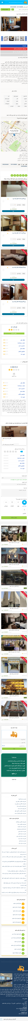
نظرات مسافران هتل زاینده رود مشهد (19, 52)
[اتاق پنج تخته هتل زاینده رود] (14, 292)
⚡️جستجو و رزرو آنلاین (5, 9)
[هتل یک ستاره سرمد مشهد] (14, 555)
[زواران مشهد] (21, 968)
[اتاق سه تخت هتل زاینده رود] (14, 223)
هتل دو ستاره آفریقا (22, 799)
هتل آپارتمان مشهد (17, 903)
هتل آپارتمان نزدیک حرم (16, 938)
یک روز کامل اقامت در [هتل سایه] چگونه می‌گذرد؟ (17, 871)
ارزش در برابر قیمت (21, 343)
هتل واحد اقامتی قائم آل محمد (20, 813)
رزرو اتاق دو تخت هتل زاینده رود (19, 198)
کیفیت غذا (23, 354)
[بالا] (1, 1019)
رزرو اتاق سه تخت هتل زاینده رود (19, 233)
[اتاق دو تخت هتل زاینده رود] (14, 189)
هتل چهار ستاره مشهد (16, 918)
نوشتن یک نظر (14, 333)
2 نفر (23, 175)
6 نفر (12, 175)
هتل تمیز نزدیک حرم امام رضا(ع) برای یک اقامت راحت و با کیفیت (14, 892)
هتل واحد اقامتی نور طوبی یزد (20, 804)
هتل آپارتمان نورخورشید (21, 829)
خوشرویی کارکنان (21, 351)
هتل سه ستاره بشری (22, 831)
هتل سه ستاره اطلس (22, 834)
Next (26, 38)
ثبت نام (3, 745)
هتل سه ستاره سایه (22, 843)
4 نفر (17, 175)
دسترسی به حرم (22, 346)
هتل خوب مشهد (17, 949)
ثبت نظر (24, 55)
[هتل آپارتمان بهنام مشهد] (14, 665)
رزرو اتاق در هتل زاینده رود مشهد (20, 49)
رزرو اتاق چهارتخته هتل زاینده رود (19, 267)
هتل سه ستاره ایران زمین (21, 836)
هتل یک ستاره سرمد (22, 838)
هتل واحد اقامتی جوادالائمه (21, 822)
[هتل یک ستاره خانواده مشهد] (14, 533)
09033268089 (13, 7)
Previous (2, 38)
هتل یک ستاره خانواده (22, 826)
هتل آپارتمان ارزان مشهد (16, 945)
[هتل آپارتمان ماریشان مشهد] (14, 621)
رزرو (13, 211)
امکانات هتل (22, 348)
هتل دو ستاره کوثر (22, 841)
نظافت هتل (23, 340)
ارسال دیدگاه (14, 518)
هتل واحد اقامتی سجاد (21, 824)
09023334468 (5, 164)
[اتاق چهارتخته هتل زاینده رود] (14, 257)
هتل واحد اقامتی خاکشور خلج (20, 811)
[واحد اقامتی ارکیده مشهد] (14, 687)
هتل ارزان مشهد (17, 941)
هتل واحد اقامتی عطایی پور (21, 801)
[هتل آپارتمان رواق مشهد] (14, 599)
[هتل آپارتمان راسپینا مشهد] (14, 709)
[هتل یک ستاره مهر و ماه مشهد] (14, 643)
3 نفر (20, 175)
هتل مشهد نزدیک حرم (16, 934)
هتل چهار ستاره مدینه (22, 808)
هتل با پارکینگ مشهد (17, 953)
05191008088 (20, 7)
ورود (14, 748)
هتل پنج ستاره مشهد (17, 922)
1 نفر (26, 175)
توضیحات (24, 46)
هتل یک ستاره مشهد (17, 907)
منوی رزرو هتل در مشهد (2, 2)
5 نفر (14, 175)
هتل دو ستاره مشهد (17, 911)
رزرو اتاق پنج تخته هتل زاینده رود (19, 301)
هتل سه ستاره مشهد (17, 915)
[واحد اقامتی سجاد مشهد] (14, 577)
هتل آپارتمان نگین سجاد (21, 806)
